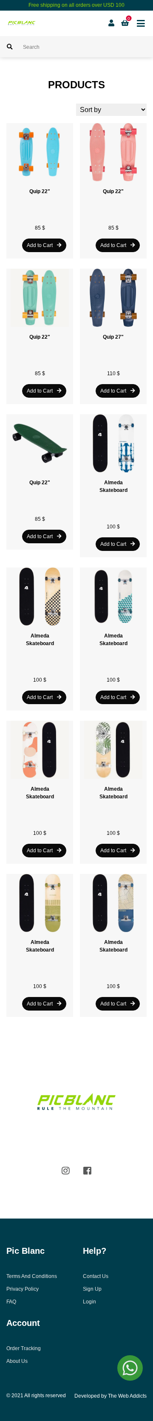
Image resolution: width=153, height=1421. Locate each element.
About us (17, 1361)
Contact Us (95, 1276)
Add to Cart (40, 245)
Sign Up (92, 1289)
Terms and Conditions (31, 1276)
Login (89, 1302)
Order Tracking (23, 1348)
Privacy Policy (22, 1289)
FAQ (11, 1302)
